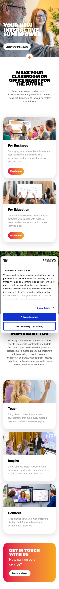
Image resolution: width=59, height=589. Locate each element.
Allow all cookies (29, 317)
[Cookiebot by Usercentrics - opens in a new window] (43, 260)
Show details (43, 308)
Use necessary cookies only (29, 326)
